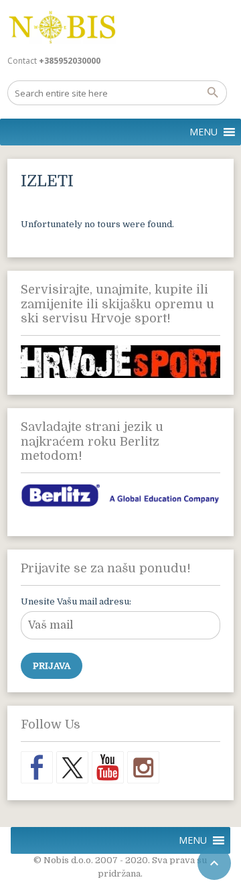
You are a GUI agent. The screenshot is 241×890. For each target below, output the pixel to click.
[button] (203, 132)
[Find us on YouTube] (108, 767)
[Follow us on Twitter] (72, 767)
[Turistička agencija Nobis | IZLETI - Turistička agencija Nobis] (62, 27)
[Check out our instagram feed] (143, 767)
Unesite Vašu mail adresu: (76, 601)
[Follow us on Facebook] (37, 767)
